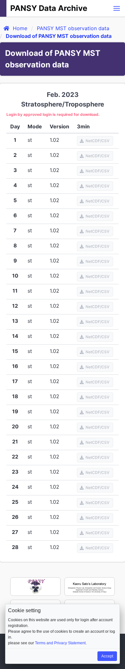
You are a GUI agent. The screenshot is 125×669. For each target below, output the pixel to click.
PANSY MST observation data (73, 28)
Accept (107, 656)
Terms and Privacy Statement (60, 643)
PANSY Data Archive (48, 8)
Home (20, 28)
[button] (116, 8)
